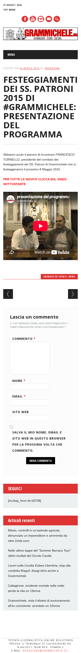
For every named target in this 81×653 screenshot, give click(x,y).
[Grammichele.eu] (40, 39)
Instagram (41, 19)
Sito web (20, 412)
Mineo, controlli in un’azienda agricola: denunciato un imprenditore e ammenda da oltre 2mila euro (37, 535)
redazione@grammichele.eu (45, 650)
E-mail (49, 19)
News (72, 276)
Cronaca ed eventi (55, 276)
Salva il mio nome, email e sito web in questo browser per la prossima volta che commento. (39, 441)
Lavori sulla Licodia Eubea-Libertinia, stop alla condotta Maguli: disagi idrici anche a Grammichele (39, 571)
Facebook (25, 19)
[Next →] (73, 294)
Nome (18, 381)
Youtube (33, 19)
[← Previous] (8, 294)
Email (19, 396)
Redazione (52, 68)
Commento (24, 339)
